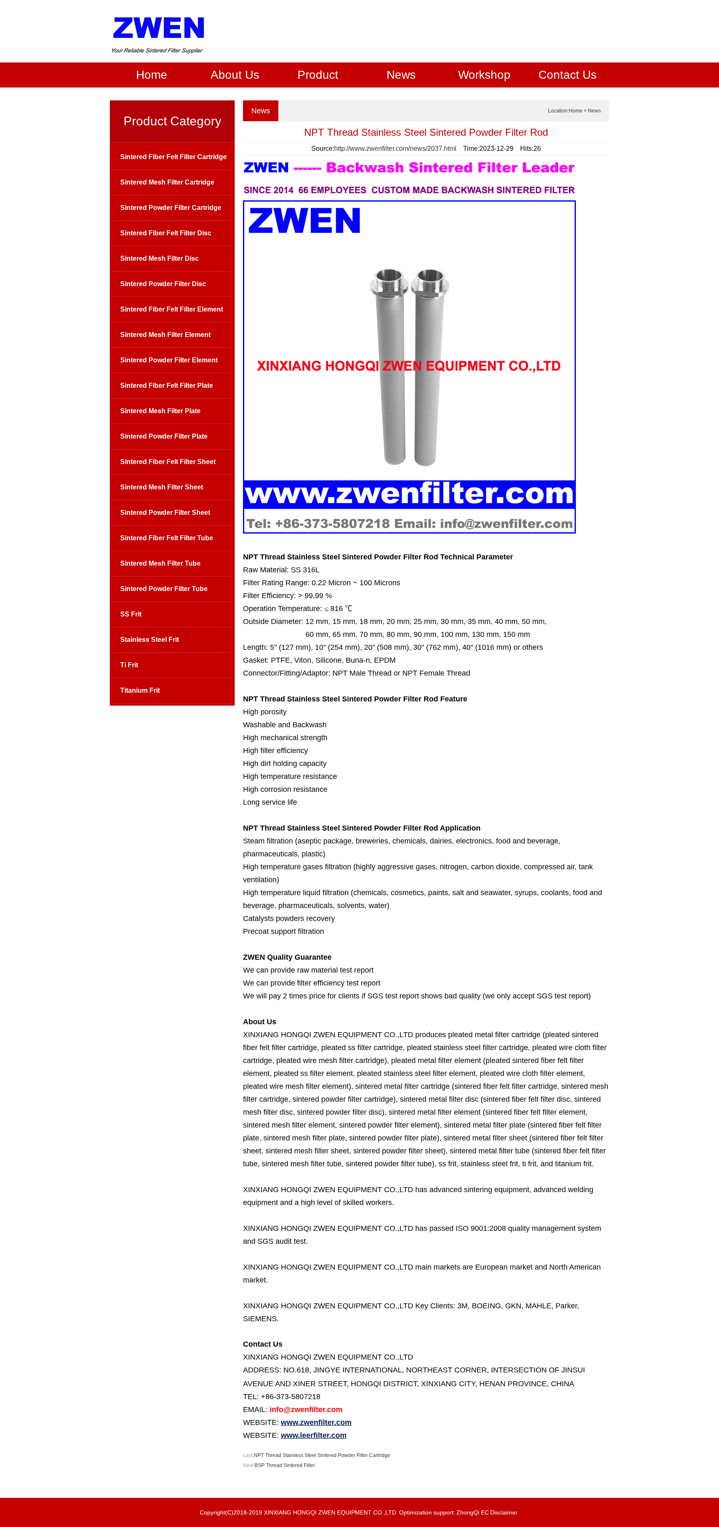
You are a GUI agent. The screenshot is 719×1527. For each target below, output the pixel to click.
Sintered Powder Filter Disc (163, 283)
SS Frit (130, 614)
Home (151, 74)
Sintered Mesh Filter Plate (160, 410)
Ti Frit (129, 665)
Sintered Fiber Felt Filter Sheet (168, 461)
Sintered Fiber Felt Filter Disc (165, 233)
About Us (235, 74)
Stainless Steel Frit (149, 639)
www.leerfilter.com (314, 1435)
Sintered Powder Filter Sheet (165, 512)
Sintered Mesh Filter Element (165, 334)
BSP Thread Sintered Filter (285, 1465)
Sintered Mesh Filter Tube (160, 563)
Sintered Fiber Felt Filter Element (171, 309)
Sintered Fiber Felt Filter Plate (166, 385)
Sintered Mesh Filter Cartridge (167, 182)
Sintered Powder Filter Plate (164, 436)
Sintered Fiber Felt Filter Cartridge (173, 156)
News (401, 74)
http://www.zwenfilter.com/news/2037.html (395, 148)
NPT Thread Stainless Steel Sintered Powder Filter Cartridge (322, 1455)
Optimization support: (427, 1512)
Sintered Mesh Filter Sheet (161, 487)
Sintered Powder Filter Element (169, 360)
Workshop (484, 74)
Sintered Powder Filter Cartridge (170, 207)
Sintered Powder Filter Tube (164, 588)
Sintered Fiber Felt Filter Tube (166, 537)
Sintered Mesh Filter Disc (159, 258)
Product (318, 74)
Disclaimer (504, 1512)
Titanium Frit (140, 690)
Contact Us (567, 74)
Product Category (172, 121)
